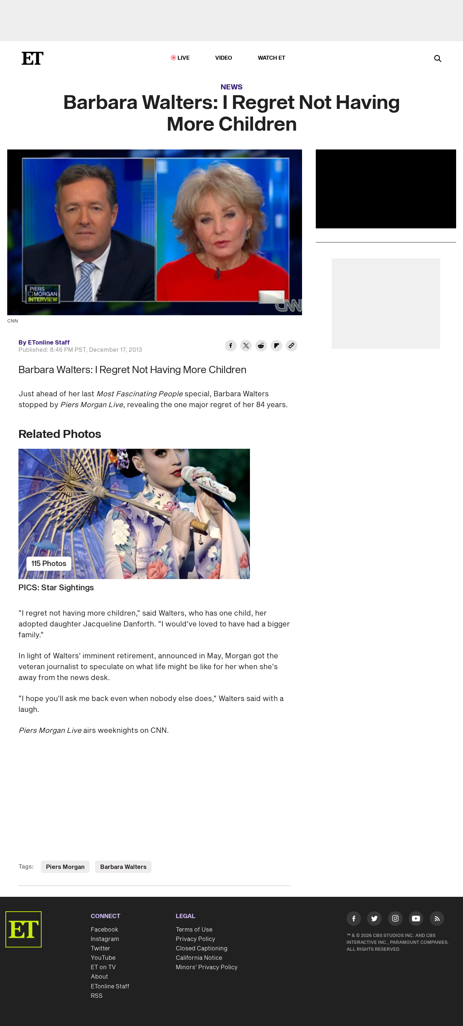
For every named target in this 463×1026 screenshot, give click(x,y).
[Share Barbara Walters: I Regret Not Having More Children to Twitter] (245, 346)
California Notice (199, 958)
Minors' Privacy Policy (207, 967)
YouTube (103, 958)
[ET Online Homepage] (32, 58)
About (99, 976)
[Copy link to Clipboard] (291, 346)
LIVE (184, 58)
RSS (97, 996)
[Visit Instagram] (395, 920)
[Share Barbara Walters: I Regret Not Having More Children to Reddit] (261, 346)
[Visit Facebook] (354, 920)
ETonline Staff (110, 986)
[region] (386, 188)
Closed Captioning (202, 948)
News (232, 87)
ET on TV (103, 967)
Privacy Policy (195, 939)
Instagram (105, 939)
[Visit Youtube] (416, 918)
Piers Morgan (65, 867)
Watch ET (272, 58)
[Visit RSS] (437, 920)
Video (224, 58)
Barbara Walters (123, 867)
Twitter (100, 948)
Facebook (104, 929)
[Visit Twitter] (374, 920)
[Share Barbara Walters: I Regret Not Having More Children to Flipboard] (276, 346)
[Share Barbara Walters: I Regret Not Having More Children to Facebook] (230, 346)
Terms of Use (194, 929)
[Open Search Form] (437, 59)
